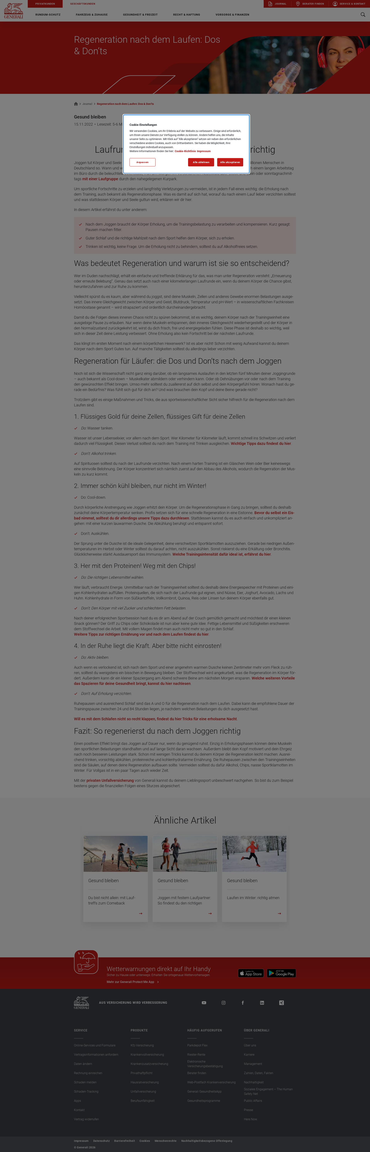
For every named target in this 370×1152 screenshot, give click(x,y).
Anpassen (142, 162)
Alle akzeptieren (230, 162)
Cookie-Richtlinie (185, 151)
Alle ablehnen (201, 162)
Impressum (204, 151)
